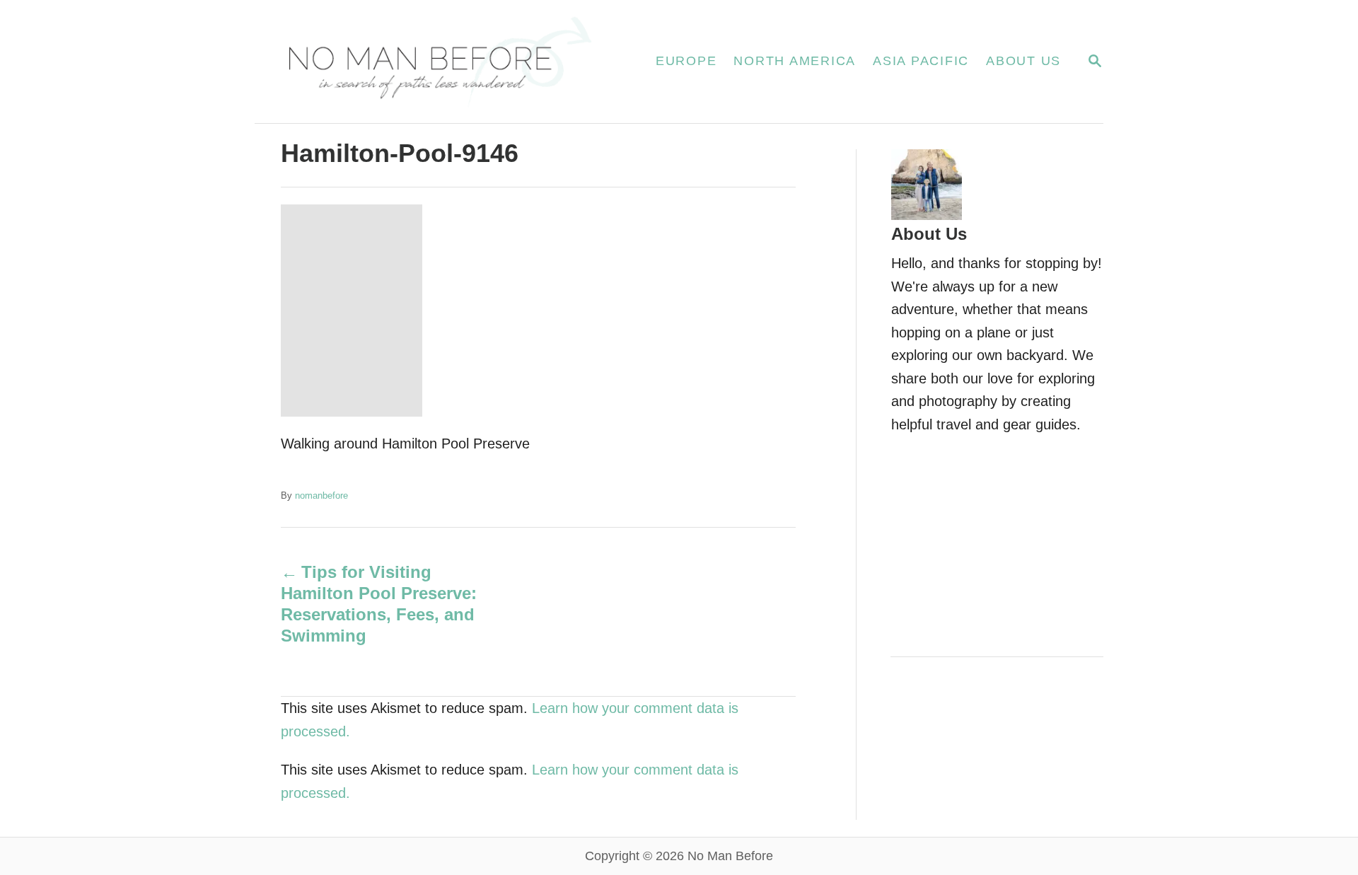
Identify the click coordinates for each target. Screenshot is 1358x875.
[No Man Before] (438, 61)
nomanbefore (321, 495)
